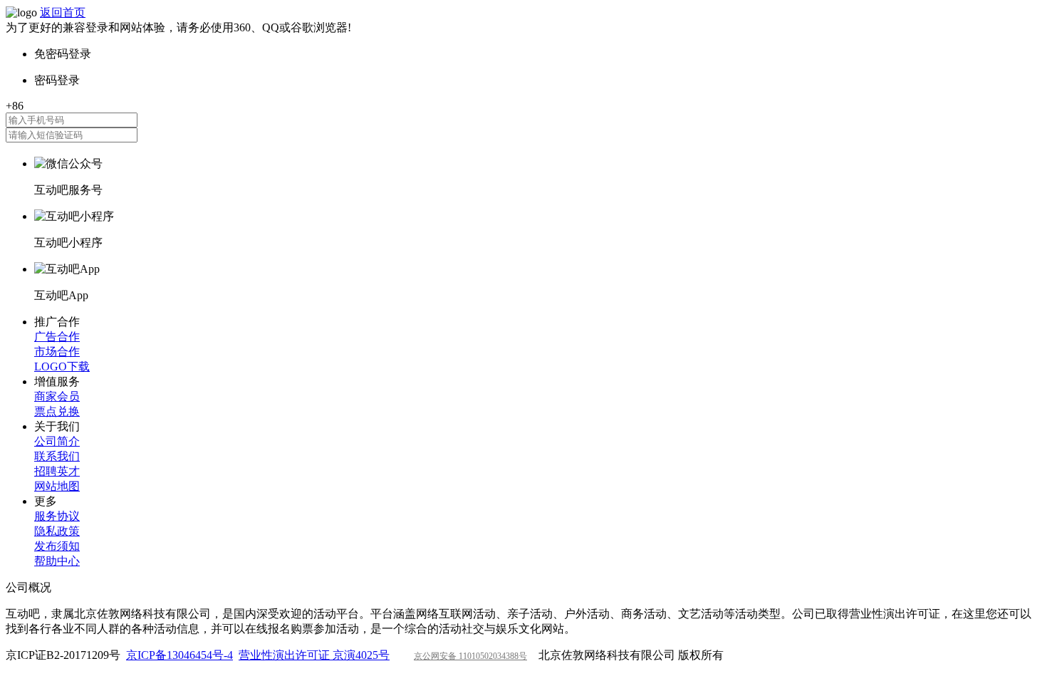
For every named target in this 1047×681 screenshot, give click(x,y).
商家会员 (57, 396)
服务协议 (57, 516)
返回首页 (62, 12)
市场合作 (57, 351)
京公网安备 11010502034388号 (470, 656)
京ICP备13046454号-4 (179, 655)
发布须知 (57, 546)
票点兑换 (57, 411)
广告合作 (57, 337)
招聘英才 (57, 471)
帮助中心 (57, 561)
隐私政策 (57, 531)
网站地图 (57, 486)
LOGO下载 (62, 366)
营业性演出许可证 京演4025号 (314, 655)
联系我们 (57, 456)
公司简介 (57, 441)
